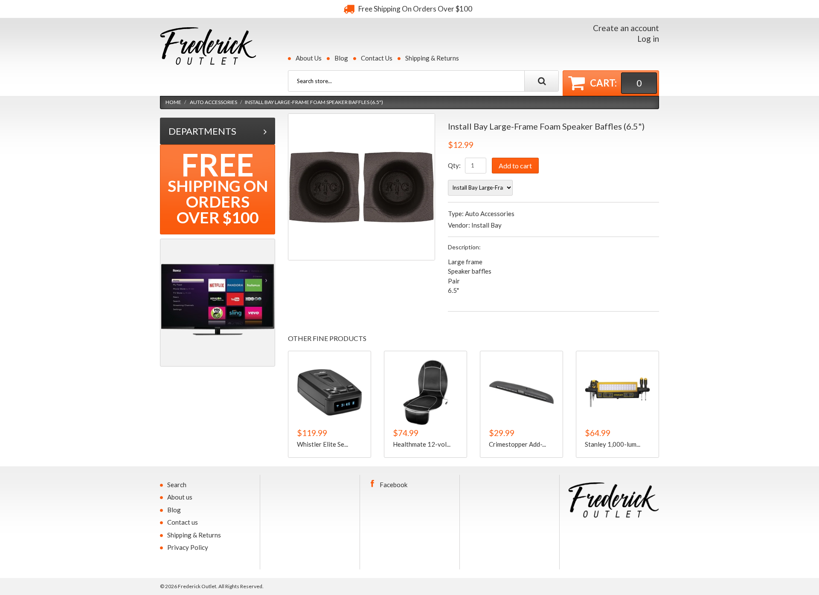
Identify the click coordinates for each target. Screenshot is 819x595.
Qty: (454, 165)
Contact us (182, 522)
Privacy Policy (187, 547)
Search (176, 484)
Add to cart (515, 166)
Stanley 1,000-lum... (612, 444)
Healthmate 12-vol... (421, 444)
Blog (341, 58)
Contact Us (376, 58)
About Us (309, 58)
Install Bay (486, 225)
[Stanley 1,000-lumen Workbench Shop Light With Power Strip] (617, 392)
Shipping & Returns (432, 58)
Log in (648, 38)
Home (173, 102)
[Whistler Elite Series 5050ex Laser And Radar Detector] (329, 392)
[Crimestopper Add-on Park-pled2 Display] (521, 392)
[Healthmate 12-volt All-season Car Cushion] (425, 392)
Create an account (626, 28)
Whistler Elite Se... (322, 444)
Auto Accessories (213, 102)
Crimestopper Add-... (517, 444)
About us (179, 497)
